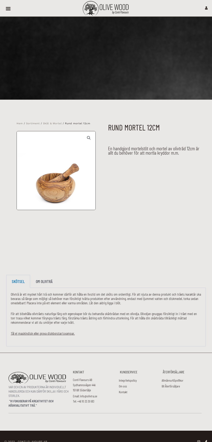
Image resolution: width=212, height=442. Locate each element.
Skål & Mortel (52, 123)
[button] (8, 8)
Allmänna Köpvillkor (172, 380)
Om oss (123, 386)
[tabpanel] (106, 317)
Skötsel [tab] (18, 281)
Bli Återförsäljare (171, 386)
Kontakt (123, 392)
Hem (20, 123)
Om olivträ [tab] (44, 281)
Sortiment (33, 123)
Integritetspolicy (128, 380)
